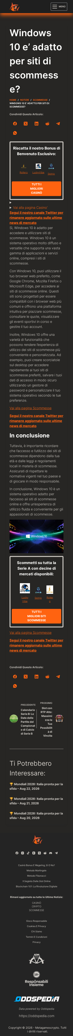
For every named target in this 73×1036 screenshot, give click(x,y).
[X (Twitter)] (25, 123)
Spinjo (51, 173)
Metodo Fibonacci (36, 875)
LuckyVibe (38, 172)
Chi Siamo (36, 931)
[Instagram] (22, 853)
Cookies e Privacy (36, 926)
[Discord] (50, 853)
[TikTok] (28, 853)
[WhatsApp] (15, 133)
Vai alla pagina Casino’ (30, 208)
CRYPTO (36, 906)
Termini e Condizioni (36, 936)
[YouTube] (33, 853)
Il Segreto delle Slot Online (37, 881)
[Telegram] (58, 123)
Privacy (37, 942)
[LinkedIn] (36, 123)
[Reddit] (47, 123)
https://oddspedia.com (36, 1016)
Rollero (24, 172)
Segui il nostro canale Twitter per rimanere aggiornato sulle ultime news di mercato (36, 218)
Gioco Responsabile (36, 921)
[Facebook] (15, 123)
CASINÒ (36, 902)
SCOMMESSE (36, 910)
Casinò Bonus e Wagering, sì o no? (36, 865)
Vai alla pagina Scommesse (30, 408)
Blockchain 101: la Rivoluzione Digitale (36, 886)
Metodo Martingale (36, 870)
